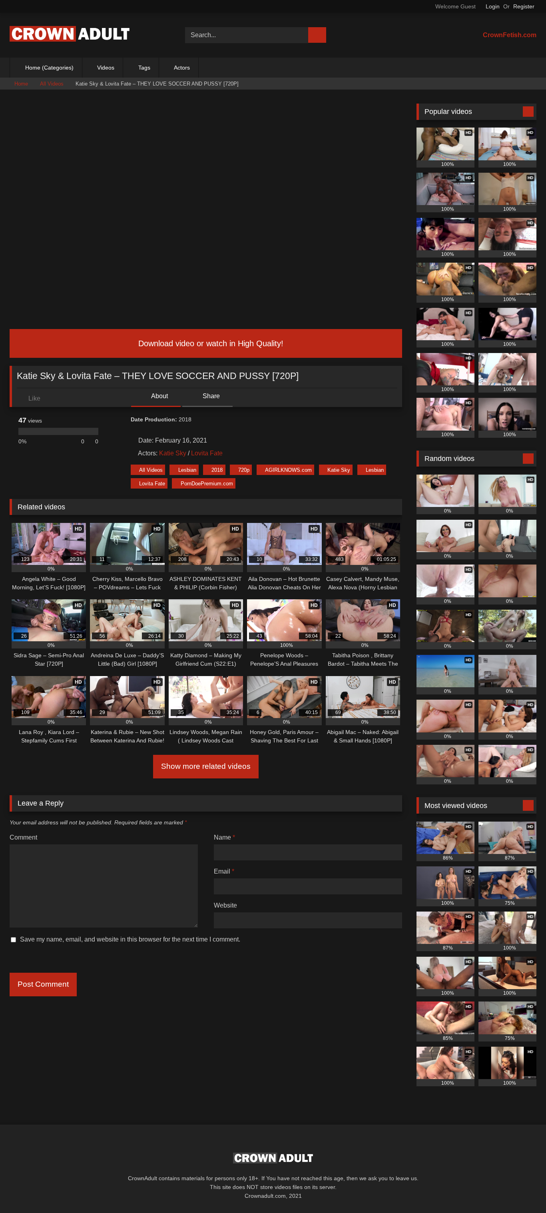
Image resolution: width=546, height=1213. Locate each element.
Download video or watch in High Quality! (209, 343)
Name (224, 837)
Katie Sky (172, 453)
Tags (144, 67)
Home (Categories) (49, 67)
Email (224, 871)
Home (21, 84)
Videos (105, 67)
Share (210, 396)
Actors (182, 67)
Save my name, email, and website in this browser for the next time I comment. (130, 939)
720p (243, 470)
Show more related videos (206, 766)
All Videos (52, 84)
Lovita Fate (207, 453)
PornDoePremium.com (207, 484)
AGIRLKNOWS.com (288, 470)
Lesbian (187, 470)
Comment (23, 837)
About (159, 396)
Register (523, 6)
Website (225, 905)
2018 (217, 470)
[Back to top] (522, 1189)
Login (493, 6)
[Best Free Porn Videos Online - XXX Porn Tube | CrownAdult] (70, 35)
